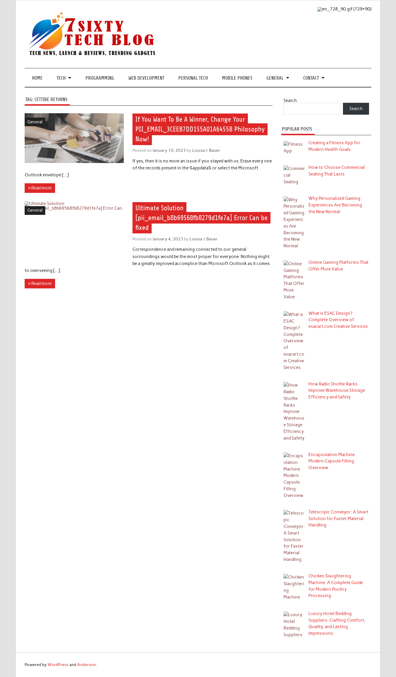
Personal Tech (193, 78)
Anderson (86, 664)
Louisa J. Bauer (206, 150)
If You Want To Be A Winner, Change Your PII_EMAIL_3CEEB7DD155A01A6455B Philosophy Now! (200, 129)
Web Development (146, 78)
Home (37, 78)
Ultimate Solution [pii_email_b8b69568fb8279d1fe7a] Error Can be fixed (201, 217)
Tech (61, 78)
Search (290, 100)
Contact (311, 78)
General (275, 78)
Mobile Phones (237, 78)
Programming (100, 78)
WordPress (58, 664)
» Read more (40, 188)
